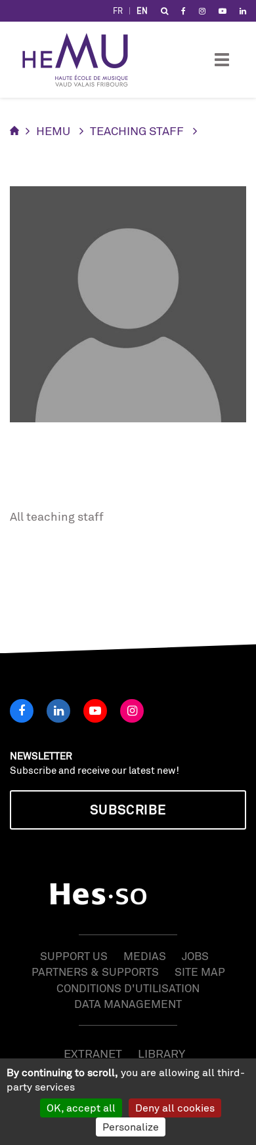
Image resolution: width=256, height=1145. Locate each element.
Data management (128, 1004)
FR (118, 10)
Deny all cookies (175, 1107)
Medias (144, 956)
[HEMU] (81, 60)
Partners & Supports (95, 971)
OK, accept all (81, 1107)
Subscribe (128, 809)
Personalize (130, 1126)
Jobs (195, 956)
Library (161, 1053)
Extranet (93, 1053)
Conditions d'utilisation (128, 988)
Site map (200, 971)
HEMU (53, 130)
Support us (74, 956)
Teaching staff (137, 130)
